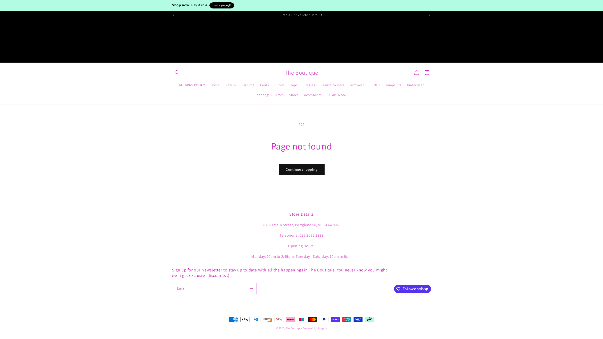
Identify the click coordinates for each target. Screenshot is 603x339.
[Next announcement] (429, 15)
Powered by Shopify (315, 328)
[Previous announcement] (173, 15)
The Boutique (294, 328)
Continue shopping (302, 169)
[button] (177, 72)
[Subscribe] (251, 288)
